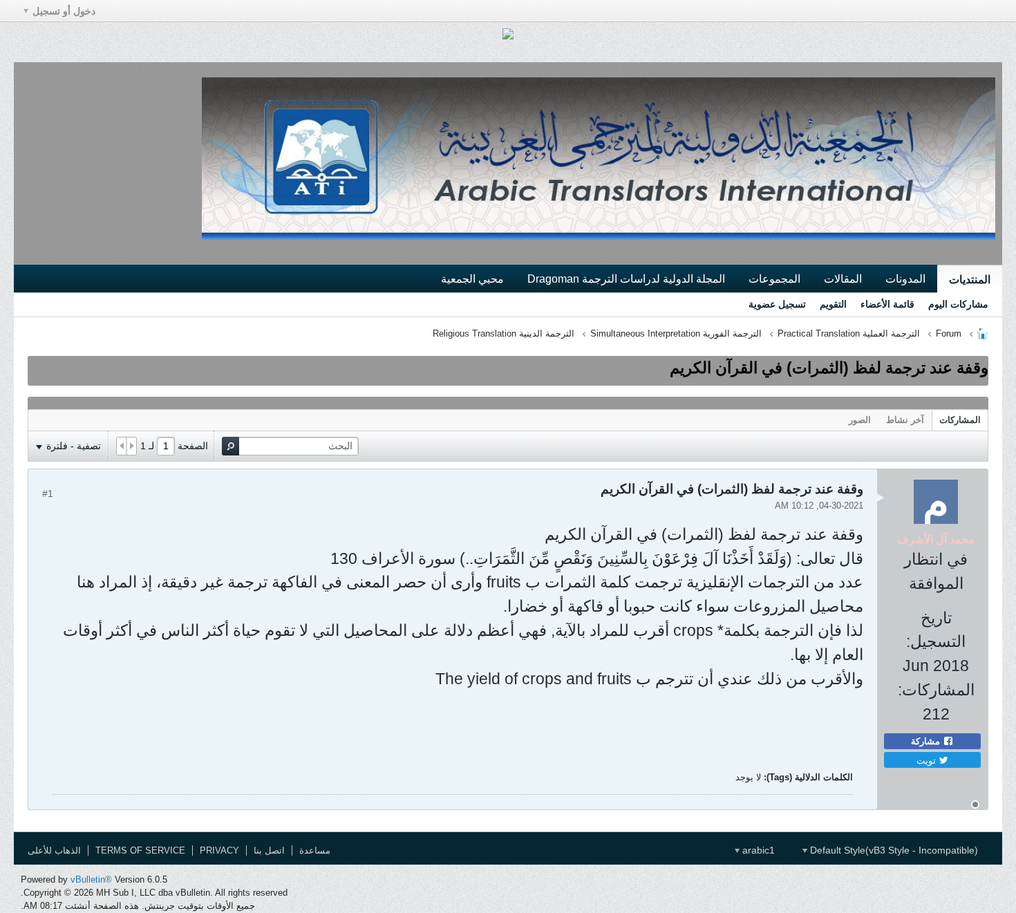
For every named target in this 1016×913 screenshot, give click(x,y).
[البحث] (230, 446)
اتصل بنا (269, 850)
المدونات (905, 278)
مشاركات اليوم (958, 304)
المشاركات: (936, 690)
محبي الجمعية (472, 278)
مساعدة (314, 850)
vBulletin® (91, 879)
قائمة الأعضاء (887, 304)
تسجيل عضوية (777, 304)
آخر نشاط (905, 420)
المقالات (843, 278)
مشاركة (927, 741)
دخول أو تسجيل (63, 11)
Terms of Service (140, 850)
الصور (860, 420)
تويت (927, 759)
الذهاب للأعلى (54, 850)
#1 (47, 493)
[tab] (960, 420)
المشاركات (960, 420)
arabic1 (757, 850)
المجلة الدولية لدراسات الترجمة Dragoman (626, 278)
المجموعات (774, 278)
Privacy (219, 850)
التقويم (833, 304)
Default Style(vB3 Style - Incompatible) (892, 850)
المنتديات (969, 279)
